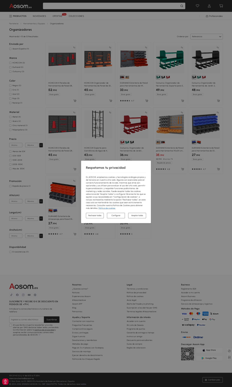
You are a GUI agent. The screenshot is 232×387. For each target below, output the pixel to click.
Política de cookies (107, 208)
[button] (5, 382)
